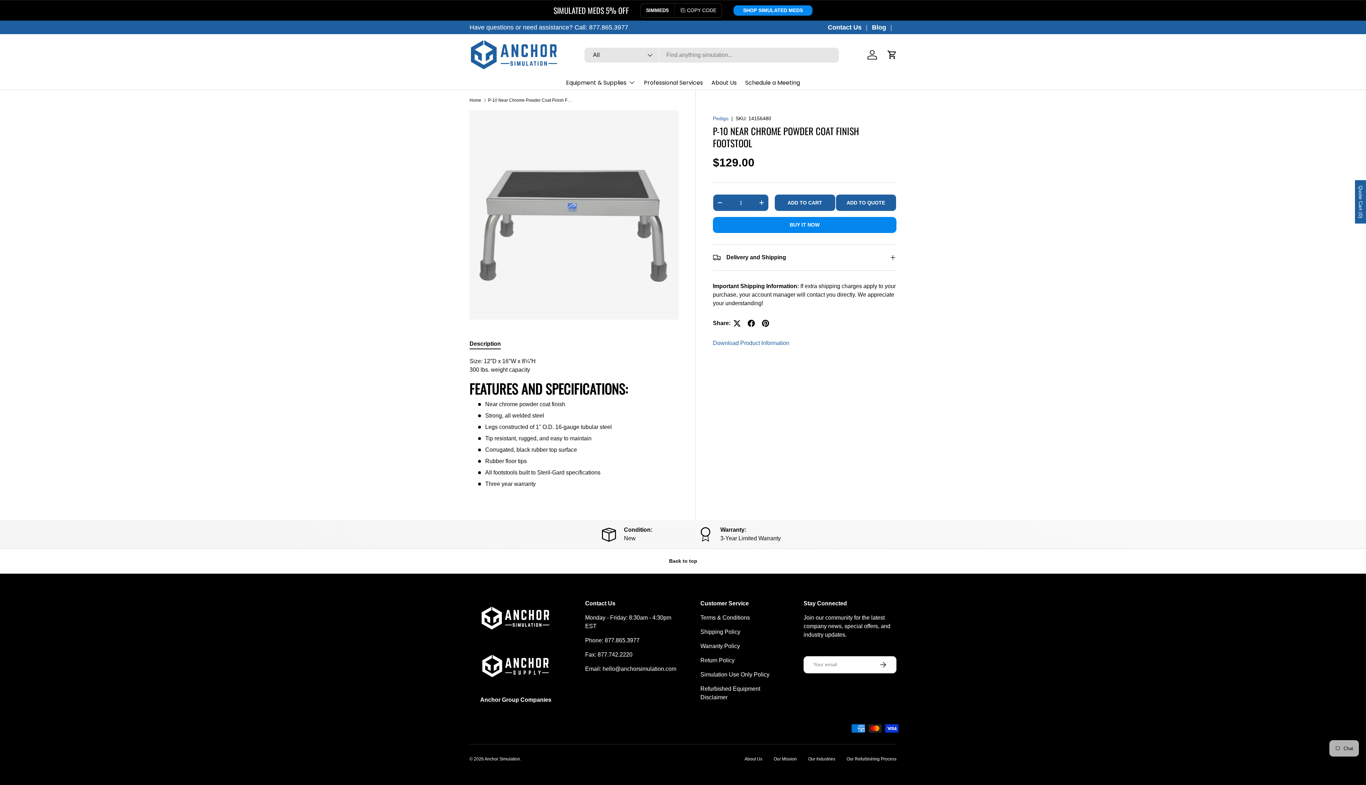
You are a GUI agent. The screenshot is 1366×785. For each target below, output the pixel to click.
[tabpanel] (574, 422)
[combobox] (711, 55)
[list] (574, 215)
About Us (724, 83)
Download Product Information (751, 343)
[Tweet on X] (737, 323)
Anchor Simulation (502, 759)
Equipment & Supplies (596, 83)
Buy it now (805, 225)
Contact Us (845, 27)
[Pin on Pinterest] (765, 323)
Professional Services (673, 83)
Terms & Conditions (725, 618)
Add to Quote (866, 203)
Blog (879, 27)
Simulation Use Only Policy (734, 675)
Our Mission (785, 759)
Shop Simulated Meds (773, 10)
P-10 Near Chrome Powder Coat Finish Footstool (530, 100)
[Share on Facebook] (751, 323)
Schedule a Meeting (772, 83)
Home (475, 100)
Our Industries (821, 759)
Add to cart (805, 203)
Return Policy (717, 660)
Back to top (683, 561)
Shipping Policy (720, 632)
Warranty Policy (720, 646)
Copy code (701, 10)
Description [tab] (485, 344)
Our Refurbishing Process (871, 759)
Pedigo (721, 118)
